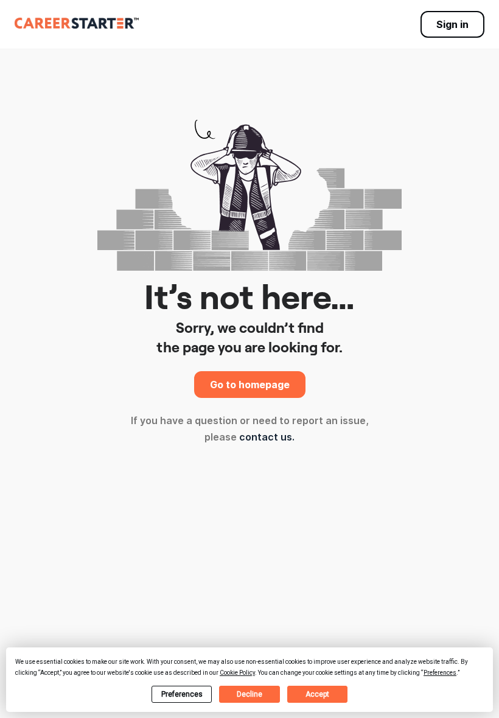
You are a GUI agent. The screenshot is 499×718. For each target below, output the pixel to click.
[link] (77, 23)
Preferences (182, 694)
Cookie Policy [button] (237, 672)
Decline (249, 694)
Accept (317, 694)
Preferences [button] (440, 672)
